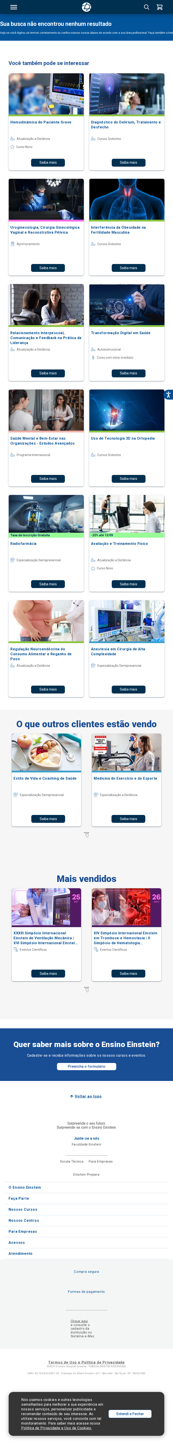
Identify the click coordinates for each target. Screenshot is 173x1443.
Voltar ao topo (88, 1096)
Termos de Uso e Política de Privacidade (86, 1362)
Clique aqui (79, 1321)
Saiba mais (48, 162)
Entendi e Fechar (130, 1414)
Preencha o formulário (86, 1066)
